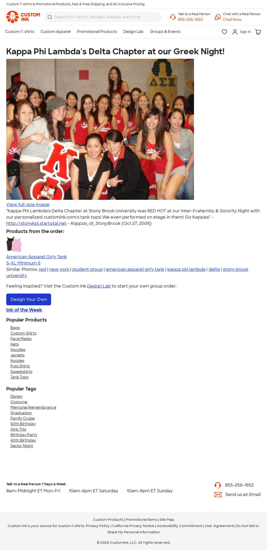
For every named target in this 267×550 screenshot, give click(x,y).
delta (214, 269)
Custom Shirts (23, 333)
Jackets (17, 355)
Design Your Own (28, 299)
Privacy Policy (98, 526)
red (42, 269)
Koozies (17, 360)
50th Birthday (23, 424)
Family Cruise (22, 418)
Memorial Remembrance (33, 407)
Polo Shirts (20, 366)
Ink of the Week (24, 310)
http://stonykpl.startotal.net (36, 223)
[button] (242, 19)
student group (87, 269)
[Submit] (49, 17)
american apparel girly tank (135, 269)
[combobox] (102, 17)
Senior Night (21, 445)
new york (59, 269)
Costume (18, 402)
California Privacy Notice (133, 526)
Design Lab (99, 286)
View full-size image (28, 204)
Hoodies (17, 349)
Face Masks (21, 338)
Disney (16, 396)
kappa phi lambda (186, 269)
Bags (15, 327)
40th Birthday (23, 440)
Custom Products (108, 519)
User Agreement (219, 526)
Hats (14, 344)
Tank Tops (19, 377)
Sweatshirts (21, 371)
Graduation (21, 413)
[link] (23, 17)
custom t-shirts (71, 526)
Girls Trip (18, 429)
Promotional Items (141, 519)
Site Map (167, 519)
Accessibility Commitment (179, 526)
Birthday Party (23, 434)
